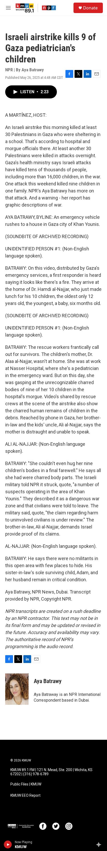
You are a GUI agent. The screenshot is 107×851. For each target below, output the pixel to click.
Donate (90, 7)
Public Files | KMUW (25, 784)
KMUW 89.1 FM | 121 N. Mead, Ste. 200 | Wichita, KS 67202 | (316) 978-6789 (51, 772)
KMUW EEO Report (25, 795)
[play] (8, 844)
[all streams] (100, 844)
